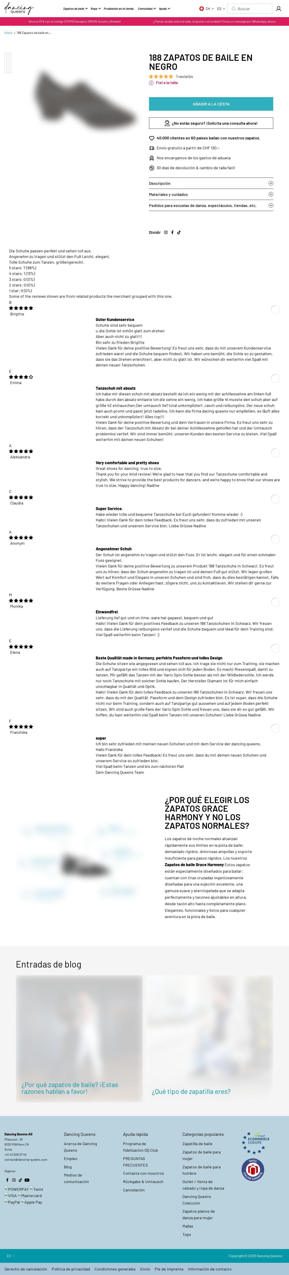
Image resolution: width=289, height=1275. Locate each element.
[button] (161, 76)
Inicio (8, 33)
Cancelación (134, 1189)
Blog (68, 1166)
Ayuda (163, 8)
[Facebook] (172, 232)
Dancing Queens (269, 1256)
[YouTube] (27, 1180)
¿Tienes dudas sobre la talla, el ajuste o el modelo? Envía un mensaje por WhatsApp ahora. (214, 21)
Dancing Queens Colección (196, 1199)
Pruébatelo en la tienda (119, 8)
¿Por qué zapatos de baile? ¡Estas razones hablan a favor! (69, 1087)
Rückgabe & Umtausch (143, 1181)
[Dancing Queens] (19, 8)
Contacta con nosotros (143, 1173)
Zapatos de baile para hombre (201, 1170)
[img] (21, 307)
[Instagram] (165, 232)
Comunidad (145, 8)
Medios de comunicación (76, 1178)
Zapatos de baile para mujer (201, 1155)
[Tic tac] (179, 232)
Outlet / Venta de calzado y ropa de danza (203, 1185)
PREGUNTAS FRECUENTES (135, 1161)
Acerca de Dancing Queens (80, 1147)
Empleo (70, 1158)
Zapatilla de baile (197, 1143)
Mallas (187, 1225)
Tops (186, 1234)
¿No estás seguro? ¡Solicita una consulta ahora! (215, 123)
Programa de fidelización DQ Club (140, 1147)
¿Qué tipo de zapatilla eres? (191, 1091)
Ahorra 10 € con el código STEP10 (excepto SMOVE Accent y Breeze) (75, 21)
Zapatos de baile (73, 8)
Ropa (94, 8)
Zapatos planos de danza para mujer (198, 1214)
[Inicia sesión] (278, 9)
